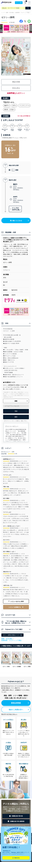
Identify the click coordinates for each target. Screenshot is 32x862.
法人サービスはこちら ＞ (9, 714)
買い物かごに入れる (16, 220)
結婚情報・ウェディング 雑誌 (22, 12)
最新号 (6, 105)
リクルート (4, 20)
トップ (3, 12)
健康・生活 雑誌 (10, 12)
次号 (13, 105)
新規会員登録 (16, 703)
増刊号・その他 (8, 109)
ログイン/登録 (19, 2)
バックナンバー (23, 105)
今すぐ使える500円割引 (23, 116)
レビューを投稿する (15, 607)
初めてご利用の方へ (16, 709)
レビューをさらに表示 (17, 601)
